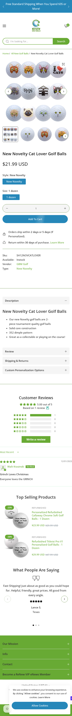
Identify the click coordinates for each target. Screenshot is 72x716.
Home (6, 53)
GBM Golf (22, 264)
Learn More (57, 242)
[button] (3, 6)
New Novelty (24, 268)
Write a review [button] (36, 439)
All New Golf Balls (19, 53)
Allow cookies (40, 705)
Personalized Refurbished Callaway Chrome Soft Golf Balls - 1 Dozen (47, 515)
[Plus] (65, 208)
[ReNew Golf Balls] (36, 25)
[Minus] (7, 208)
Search (61, 41)
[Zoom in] (63, 64)
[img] (7, 461)
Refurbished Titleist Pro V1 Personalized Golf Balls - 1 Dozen (47, 545)
